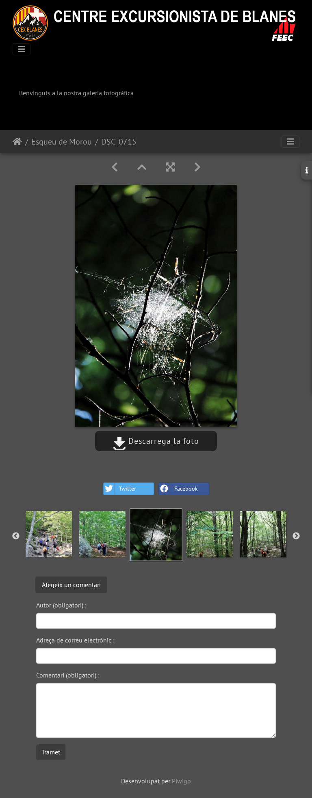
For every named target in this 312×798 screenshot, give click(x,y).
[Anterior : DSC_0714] (115, 167)
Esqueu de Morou (61, 141)
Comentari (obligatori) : (68, 675)
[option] (49, 534)
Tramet (50, 752)
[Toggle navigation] (21, 49)
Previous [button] (16, 536)
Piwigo (181, 781)
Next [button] (296, 536)
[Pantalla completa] (170, 167)
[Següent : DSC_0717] (197, 167)
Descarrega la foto (162, 441)
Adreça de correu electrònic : (75, 640)
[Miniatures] (142, 167)
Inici (17, 142)
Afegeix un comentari (71, 585)
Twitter (127, 488)
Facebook (186, 488)
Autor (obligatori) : (61, 605)
